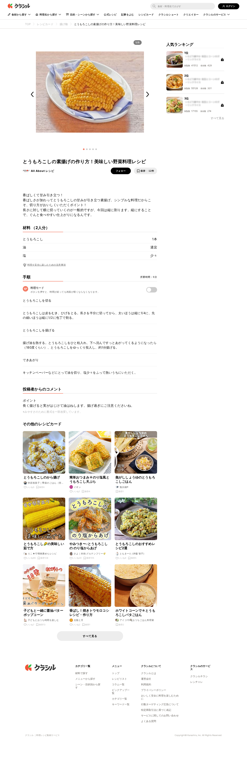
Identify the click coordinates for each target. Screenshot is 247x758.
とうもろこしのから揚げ (42, 477)
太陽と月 (78, 620)
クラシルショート (168, 14)
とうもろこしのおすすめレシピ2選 (135, 546)
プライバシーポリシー (153, 689)
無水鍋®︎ (124, 487)
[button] (83, 149)
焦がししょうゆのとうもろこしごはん (135, 479)
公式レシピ (110, 14)
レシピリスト (119, 678)
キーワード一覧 (120, 704)
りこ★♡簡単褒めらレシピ (42, 553)
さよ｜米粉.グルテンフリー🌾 (90, 553)
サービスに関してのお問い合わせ (160, 715)
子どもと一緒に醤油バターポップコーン (43, 613)
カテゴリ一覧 (119, 698)
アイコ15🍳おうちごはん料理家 (137, 620)
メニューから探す (85, 678)
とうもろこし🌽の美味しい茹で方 (44, 546)
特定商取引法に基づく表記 (156, 709)
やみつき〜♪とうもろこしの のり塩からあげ (88, 546)
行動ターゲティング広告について (160, 704)
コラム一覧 (118, 684)
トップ (115, 673)
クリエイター (191, 14)
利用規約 (146, 684)
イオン (77, 487)
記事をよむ (127, 14)
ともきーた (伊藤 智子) (132, 553)
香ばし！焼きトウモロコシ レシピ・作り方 (89, 613)
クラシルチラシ (199, 676)
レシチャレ (196, 681)
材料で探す (81, 673)
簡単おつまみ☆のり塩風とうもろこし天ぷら (89, 479)
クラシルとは (148, 673)
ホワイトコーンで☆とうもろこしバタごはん (135, 613)
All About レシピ (42, 170)
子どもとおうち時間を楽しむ (43, 620)
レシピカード (146, 14)
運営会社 (146, 678)
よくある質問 (148, 721)
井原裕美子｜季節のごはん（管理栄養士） (46, 482)
